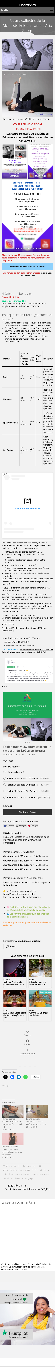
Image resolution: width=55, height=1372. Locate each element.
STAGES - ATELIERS (25, 754)
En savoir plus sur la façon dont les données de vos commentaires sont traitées (26, 1267)
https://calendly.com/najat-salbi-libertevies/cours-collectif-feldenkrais (22, 895)
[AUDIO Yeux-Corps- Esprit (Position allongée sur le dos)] (14, 998)
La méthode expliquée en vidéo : (17, 638)
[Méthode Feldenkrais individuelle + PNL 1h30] (14, 967)
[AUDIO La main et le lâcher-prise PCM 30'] (40, 967)
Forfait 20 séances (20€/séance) (28, 784)
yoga (30, 1178)
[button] (2, 686)
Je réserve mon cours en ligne (21, 891)
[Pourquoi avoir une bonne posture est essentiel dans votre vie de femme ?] (12, 1139)
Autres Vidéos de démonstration (19, 645)
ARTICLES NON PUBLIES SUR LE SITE (20, 1170)
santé (6, 1178)
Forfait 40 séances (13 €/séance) (28, 797)
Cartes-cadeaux (27, 1053)
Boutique (8, 754)
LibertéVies (31, 1166)
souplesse (15, 1178)
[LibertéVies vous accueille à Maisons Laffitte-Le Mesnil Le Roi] (37, 1111)
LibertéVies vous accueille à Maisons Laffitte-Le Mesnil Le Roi (36, 1121)
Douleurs (15, 1174)
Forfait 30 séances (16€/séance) (28, 791)
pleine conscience (41, 1174)
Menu (5, 9)
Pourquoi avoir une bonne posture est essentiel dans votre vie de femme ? (12, 1150)
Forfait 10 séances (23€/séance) (28, 778)
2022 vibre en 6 (15, 1185)
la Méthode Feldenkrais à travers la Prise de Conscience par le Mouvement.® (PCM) (27, 650)
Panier (27, 1044)
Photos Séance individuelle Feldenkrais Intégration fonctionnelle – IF (12, 1123)
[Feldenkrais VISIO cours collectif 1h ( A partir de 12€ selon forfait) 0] (27, 716)
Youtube (36, 638)
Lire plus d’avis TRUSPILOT (16, 642)
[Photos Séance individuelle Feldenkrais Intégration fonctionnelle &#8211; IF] (12, 1111)
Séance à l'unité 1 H (16, 771)
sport (24, 1178)
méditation (26, 1174)
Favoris (27, 1035)
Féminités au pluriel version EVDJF (28, 1189)
